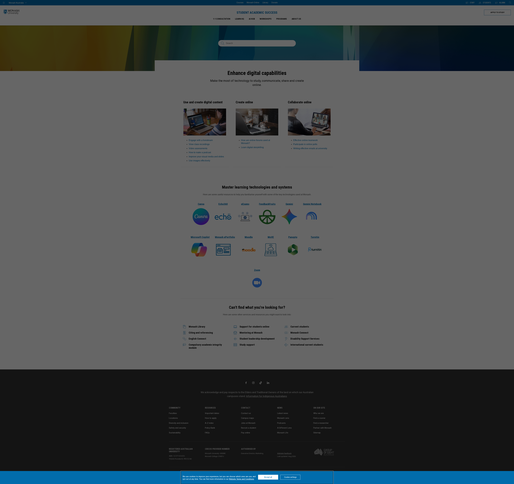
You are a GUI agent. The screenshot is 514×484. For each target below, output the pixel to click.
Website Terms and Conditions (241, 479)
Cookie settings (290, 477)
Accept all (268, 477)
